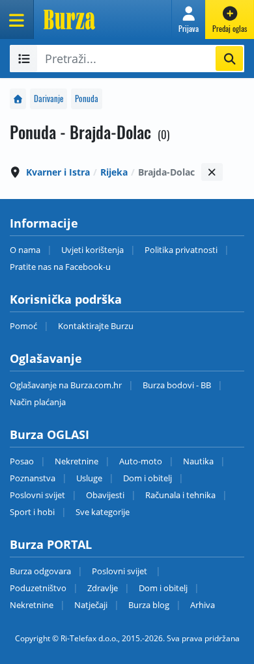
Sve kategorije (103, 512)
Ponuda (86, 98)
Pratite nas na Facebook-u (60, 266)
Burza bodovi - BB (177, 385)
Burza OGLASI (49, 434)
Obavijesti (105, 495)
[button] (188, 19)
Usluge (89, 478)
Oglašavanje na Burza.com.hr (66, 385)
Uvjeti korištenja (92, 250)
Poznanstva (32, 478)
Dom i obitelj (147, 478)
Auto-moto (140, 461)
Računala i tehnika (180, 495)
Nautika (198, 461)
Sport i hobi (32, 512)
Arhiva (202, 605)
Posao (22, 461)
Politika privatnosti (181, 250)
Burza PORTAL (51, 544)
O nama (25, 250)
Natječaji (90, 605)
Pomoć (23, 326)
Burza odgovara (40, 571)
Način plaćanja (38, 402)
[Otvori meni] (17, 19)
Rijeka (114, 172)
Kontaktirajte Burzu (96, 326)
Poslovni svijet (37, 495)
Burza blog (148, 605)
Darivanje (48, 98)
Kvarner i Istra (58, 172)
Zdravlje (102, 588)
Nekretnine (76, 461)
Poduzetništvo (38, 588)
